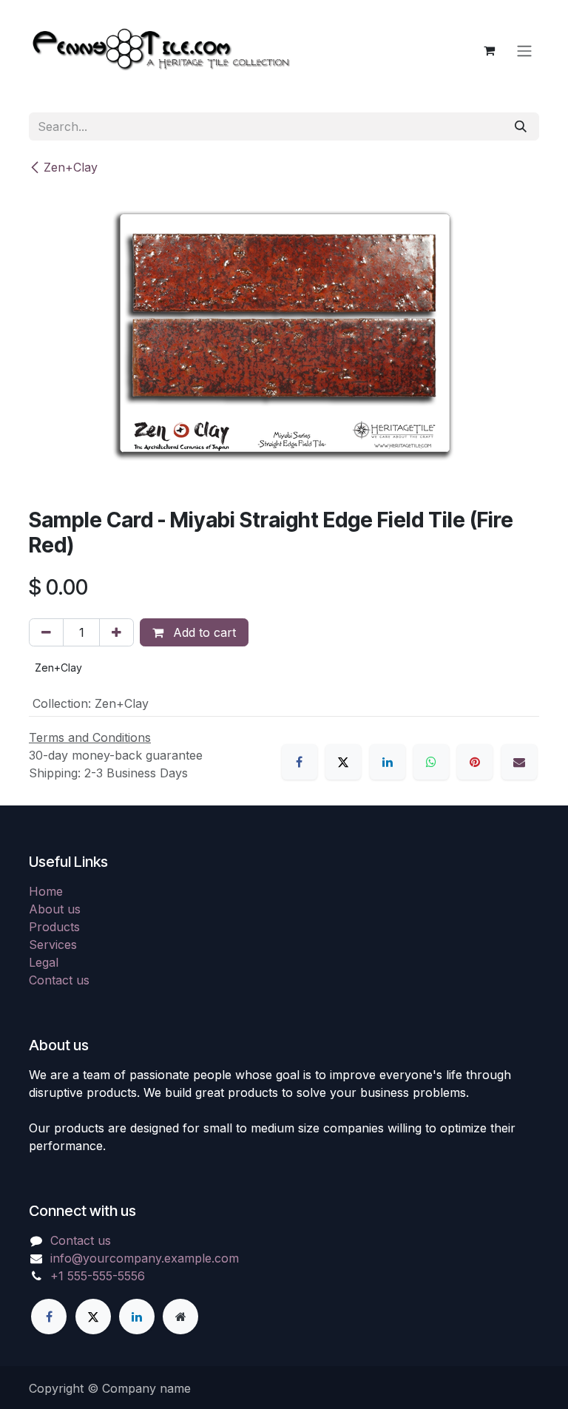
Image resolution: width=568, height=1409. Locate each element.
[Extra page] (180, 1316)
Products (54, 926)
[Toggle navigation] (524, 50)
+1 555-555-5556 (97, 1275)
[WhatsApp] (431, 762)
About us (55, 909)
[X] (343, 762)
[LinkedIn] (387, 762)
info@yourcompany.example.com (144, 1258)
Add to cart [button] (202, 632)
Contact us (59, 980)
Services (53, 944)
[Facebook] (299, 762)
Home (46, 891)
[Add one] (116, 632)
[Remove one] (46, 632)
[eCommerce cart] (489, 50)
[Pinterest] (475, 762)
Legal (43, 962)
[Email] (519, 762)
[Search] (520, 126)
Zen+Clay (71, 167)
